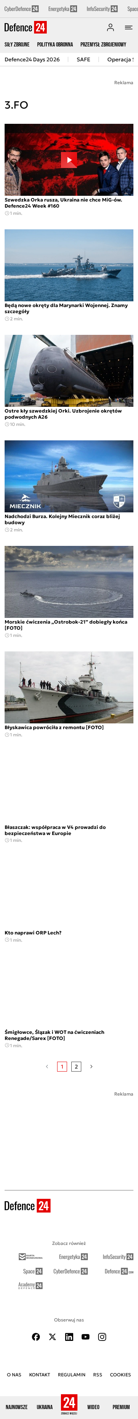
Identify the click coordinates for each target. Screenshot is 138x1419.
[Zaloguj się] (110, 27)
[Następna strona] (91, 1067)
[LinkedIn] (69, 1337)
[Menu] (128, 27)
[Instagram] (102, 1337)
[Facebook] (36, 1337)
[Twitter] (52, 1337)
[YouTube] (85, 1337)
